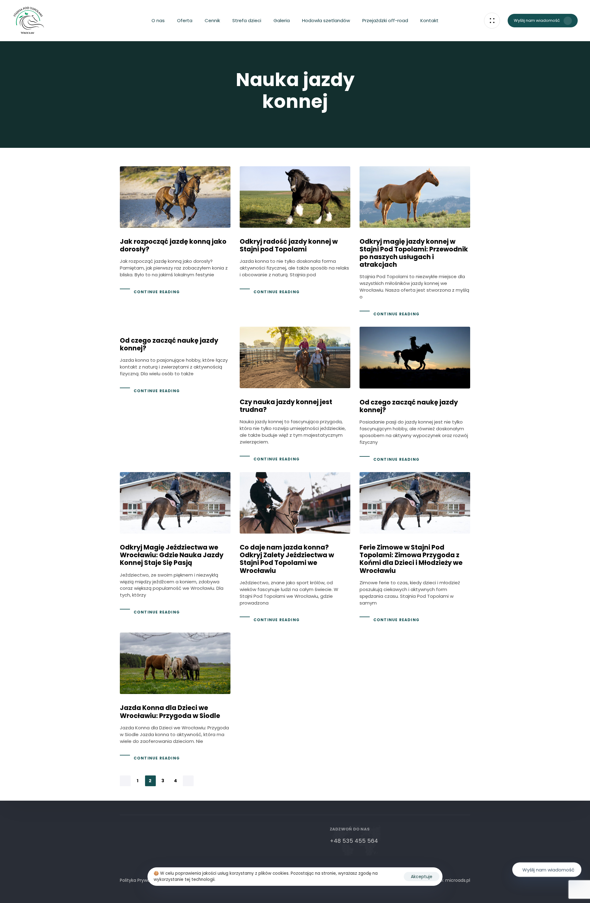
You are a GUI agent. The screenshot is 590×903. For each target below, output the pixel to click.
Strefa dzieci (246, 20)
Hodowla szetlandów (326, 20)
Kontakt (429, 20)
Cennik (212, 20)
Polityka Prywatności (141, 880)
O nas (158, 20)
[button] (492, 21)
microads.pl (457, 880)
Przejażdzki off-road (385, 20)
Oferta (184, 20)
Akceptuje (421, 876)
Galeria (281, 20)
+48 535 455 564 (354, 841)
